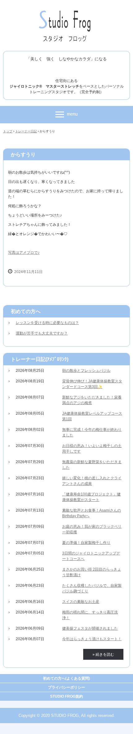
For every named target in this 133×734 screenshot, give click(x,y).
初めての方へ (26, 311)
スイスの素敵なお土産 (80, 602)
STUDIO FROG (66, 11)
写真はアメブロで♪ (24, 252)
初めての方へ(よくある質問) (66, 678)
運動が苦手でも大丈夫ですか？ (42, 333)
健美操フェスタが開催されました (90, 628)
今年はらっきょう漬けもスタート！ (92, 639)
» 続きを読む (103, 654)
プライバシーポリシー (66, 687)
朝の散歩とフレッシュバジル (86, 370)
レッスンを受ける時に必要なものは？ (47, 323)
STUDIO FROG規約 (66, 696)
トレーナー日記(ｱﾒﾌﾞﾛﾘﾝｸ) (39, 359)
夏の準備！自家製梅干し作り (86, 542)
